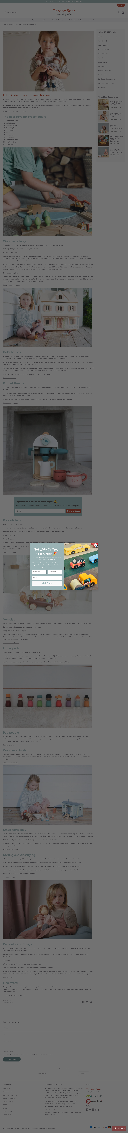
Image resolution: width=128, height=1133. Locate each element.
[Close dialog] (95, 545)
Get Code (47, 583)
